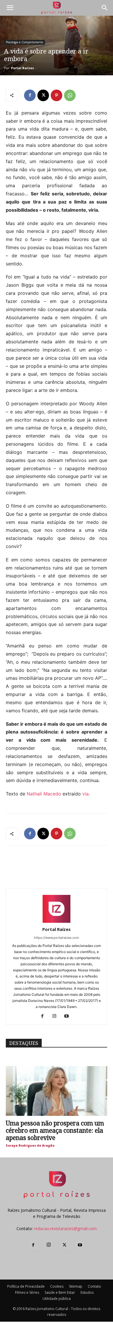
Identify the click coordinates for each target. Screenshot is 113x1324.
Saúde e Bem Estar (60, 1292)
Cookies (56, 1286)
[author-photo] (56, 921)
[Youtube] (69, 1016)
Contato (94, 1286)
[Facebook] (30, 95)
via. (86, 794)
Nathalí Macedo (44, 794)
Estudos (87, 1292)
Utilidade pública (57, 1298)
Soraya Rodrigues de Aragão (30, 1145)
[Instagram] (56, 1016)
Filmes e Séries (27, 1292)
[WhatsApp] (70, 95)
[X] (43, 95)
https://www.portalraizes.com (56, 938)
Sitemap (75, 1286)
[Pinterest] (56, 95)
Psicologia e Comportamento (24, 42)
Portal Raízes (22, 68)
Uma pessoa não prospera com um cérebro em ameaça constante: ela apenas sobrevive (55, 1130)
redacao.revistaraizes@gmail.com (65, 1228)
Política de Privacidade (26, 1286)
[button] (10, 8)
